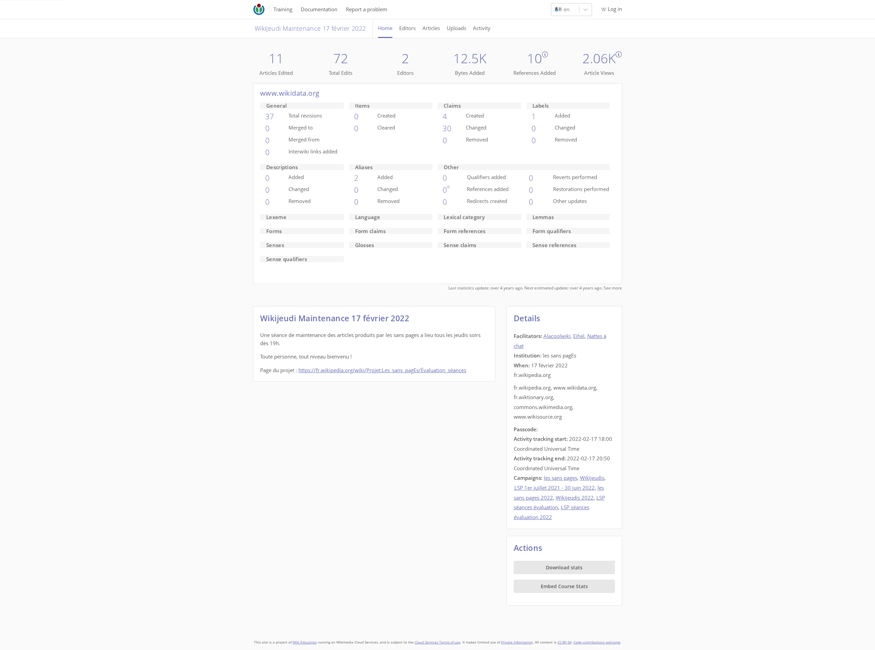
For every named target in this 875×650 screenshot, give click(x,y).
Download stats (564, 567)
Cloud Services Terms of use (437, 642)
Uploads (456, 28)
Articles (431, 28)
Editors (407, 28)
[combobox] (555, 9)
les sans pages (560, 477)
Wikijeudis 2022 (575, 497)
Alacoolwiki (556, 336)
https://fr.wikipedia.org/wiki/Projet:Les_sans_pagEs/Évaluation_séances (382, 370)
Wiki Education (305, 642)
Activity (481, 28)
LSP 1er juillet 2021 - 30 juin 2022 (554, 487)
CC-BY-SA (564, 642)
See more (613, 288)
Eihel (578, 336)
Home (385, 28)
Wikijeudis (592, 477)
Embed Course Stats (564, 586)
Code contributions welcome (597, 642)
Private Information (517, 642)
